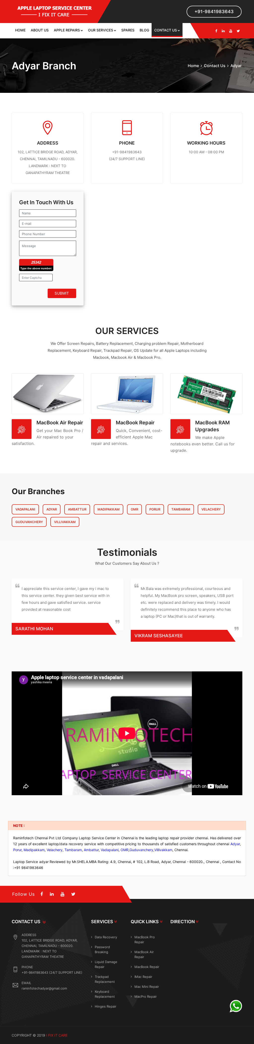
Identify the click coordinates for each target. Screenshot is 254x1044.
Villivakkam (163, 850)
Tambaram (73, 850)
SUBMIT (62, 293)
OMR (134, 509)
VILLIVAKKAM (65, 522)
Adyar (235, 844)
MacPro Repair (145, 996)
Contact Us (165, 30)
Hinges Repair (105, 1006)
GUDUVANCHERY (29, 522)
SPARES (127, 30)
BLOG (144, 30)
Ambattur (91, 850)
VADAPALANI (25, 509)
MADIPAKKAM (108, 509)
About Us (40, 30)
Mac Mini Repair (146, 987)
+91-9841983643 (214, 11)
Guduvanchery (141, 850)
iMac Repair (143, 977)
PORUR (154, 509)
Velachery (55, 850)
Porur (17, 850)
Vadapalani (110, 850)
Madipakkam (34, 850)
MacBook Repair (135, 423)
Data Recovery (106, 937)
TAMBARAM (180, 509)
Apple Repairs (67, 30)
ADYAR (51, 509)
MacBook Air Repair (59, 423)
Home (20, 30)
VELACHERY (211, 509)
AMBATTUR (77, 509)
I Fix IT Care (56, 1035)
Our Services (100, 30)
